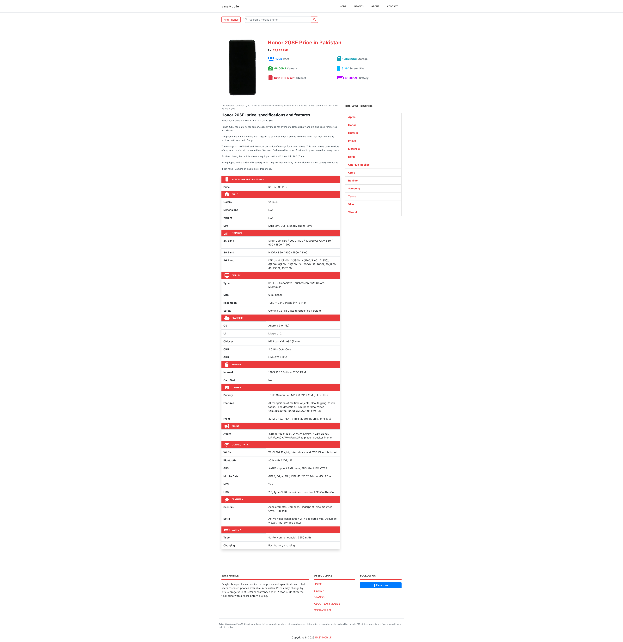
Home (343, 6)
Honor (352, 125)
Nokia (351, 156)
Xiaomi (352, 212)
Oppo (351, 172)
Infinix (352, 140)
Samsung (354, 188)
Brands (359, 6)
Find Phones (231, 19)
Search (319, 590)
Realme (353, 180)
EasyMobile (230, 6)
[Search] (314, 20)
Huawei (353, 132)
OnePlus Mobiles (359, 164)
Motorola (354, 148)
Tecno (352, 196)
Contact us (322, 610)
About (375, 6)
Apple (352, 117)
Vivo (351, 204)
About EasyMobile (327, 603)
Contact (392, 6)
